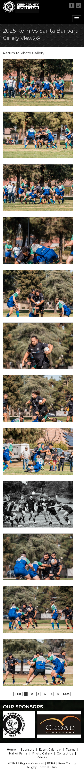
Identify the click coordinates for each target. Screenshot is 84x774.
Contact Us (65, 753)
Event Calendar (50, 749)
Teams (70, 749)
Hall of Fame (18, 753)
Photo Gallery (42, 753)
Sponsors (27, 749)
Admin (42, 757)
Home (11, 749)
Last (66, 694)
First (18, 694)
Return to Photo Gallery (23, 53)
